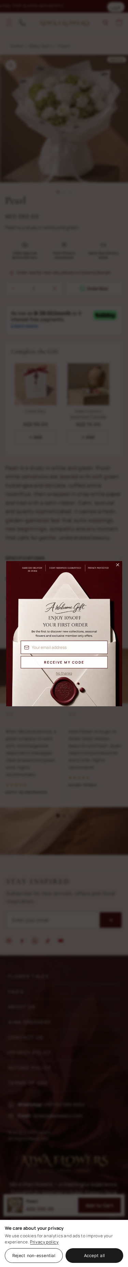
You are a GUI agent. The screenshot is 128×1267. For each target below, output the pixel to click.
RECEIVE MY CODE (64, 662)
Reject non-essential (33, 1255)
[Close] (114, 566)
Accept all (94, 1255)
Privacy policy (44, 1242)
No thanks (64, 673)
